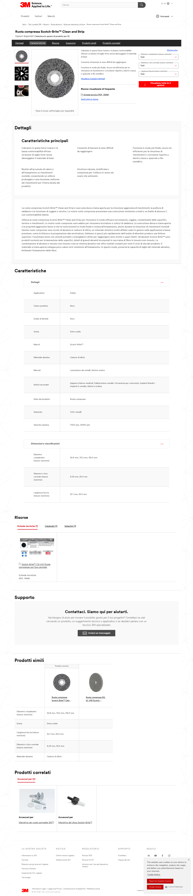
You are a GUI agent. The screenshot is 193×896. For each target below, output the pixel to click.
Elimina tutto (172, 50)
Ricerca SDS (87, 856)
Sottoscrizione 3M (63, 860)
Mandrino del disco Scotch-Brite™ (75, 823)
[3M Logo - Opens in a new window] (36, 5)
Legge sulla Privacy (55, 889)
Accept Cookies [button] (155, 887)
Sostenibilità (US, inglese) (32, 873)
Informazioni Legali (39, 889)
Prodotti (25, 16)
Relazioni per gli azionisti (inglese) (35, 864)
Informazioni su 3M (29, 856)
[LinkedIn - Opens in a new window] (149, 856)
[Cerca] (142, 5)
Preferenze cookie (93, 889)
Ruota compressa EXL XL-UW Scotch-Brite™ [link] (95, 699)
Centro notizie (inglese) (65, 856)
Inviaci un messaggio (99, 633)
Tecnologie (26, 877)
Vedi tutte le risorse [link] (89, 99)
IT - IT (163, 4)
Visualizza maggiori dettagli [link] (93, 79)
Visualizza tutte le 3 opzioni (160, 84)
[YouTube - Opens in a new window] (155, 856)
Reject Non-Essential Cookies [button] (160, 881)
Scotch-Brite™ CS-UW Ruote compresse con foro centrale (34, 566)
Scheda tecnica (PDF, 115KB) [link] (96, 95)
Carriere (25, 860)
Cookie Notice (153, 875)
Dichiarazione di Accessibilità (74, 889)
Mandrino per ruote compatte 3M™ (36, 823)
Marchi (51, 16)
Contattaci (122, 856)
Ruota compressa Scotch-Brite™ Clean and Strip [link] (61, 699)
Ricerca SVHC (88, 860)
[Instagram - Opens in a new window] (169, 856)
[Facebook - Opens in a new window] (162, 856)
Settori (38, 16)
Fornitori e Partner (29, 869)
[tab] (27, 526)
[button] (174, 887)
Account (165, 16)
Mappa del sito (124, 860)
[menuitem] (19, 43)
